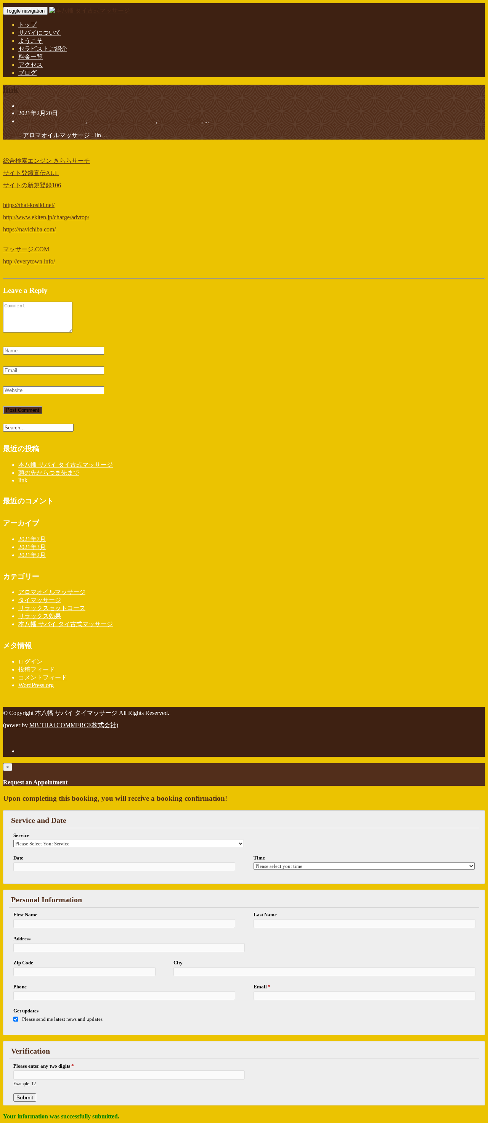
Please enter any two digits (43, 1066)
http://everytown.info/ (29, 261)
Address (21, 938)
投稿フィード (36, 669)
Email (262, 987)
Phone (20, 987)
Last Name (265, 914)
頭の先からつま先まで (48, 472)
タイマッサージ (39, 600)
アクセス (30, 64)
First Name (25, 914)
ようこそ (30, 40)
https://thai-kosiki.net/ (29, 205)
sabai (24, 106)
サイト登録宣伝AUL (31, 173)
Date (18, 858)
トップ (27, 24)
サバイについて (39, 32)
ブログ (27, 72)
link (22, 480)
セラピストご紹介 (42, 48)
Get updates (26, 1011)
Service (21, 835)
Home (10, 135)
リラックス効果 (180, 121)
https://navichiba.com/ (29, 229)
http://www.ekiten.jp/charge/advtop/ (46, 217)
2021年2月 (32, 555)
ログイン (30, 661)
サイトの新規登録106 (32, 185)
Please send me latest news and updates (62, 1019)
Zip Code (23, 963)
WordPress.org (36, 685)
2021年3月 (32, 547)
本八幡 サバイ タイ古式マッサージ (65, 464)
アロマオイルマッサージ (51, 121)
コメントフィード (42, 677)
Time (259, 858)
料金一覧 (30, 56)
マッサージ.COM (26, 249)
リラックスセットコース (122, 121)
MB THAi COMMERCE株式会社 (72, 725)
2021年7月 (32, 539)
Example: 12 (24, 1083)
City (178, 963)
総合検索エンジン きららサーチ (46, 160)
